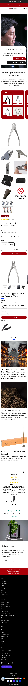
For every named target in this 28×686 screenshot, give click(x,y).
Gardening (4, 583)
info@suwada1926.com (7, 651)
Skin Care (3, 592)
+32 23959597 (5, 653)
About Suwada (5, 604)
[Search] (26, 8)
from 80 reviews (13, 479)
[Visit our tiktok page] (8, 663)
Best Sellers (19, 58)
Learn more (8, 560)
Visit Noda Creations (14, 573)
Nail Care (3, 581)
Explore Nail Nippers (16, 62)
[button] (13, 504)
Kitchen (3, 585)
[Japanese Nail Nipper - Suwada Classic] (14, 498)
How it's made (5, 634)
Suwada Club (4, 636)
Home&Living (4, 594)
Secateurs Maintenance (7, 618)
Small (11, 244)
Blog (2, 641)
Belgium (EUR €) (13, 673)
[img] (14, 477)
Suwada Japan (5, 620)
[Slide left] (2, 287)
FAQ (2, 643)
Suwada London (5, 622)
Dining (3, 588)
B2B (2, 639)
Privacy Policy (5, 611)
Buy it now (14, 253)
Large (4, 244)
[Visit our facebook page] (2, 663)
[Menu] (2, 8)
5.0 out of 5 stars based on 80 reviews (14, 513)
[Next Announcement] (26, 1)
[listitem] (14, 5)
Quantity (3, 311)
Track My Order (5, 602)
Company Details (5, 613)
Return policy (4, 609)
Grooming (3, 590)
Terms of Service (5, 606)
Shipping (3, 232)
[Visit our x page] (12, 663)
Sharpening (4, 630)
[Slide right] (26, 287)
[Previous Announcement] (2, 1)
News (2, 632)
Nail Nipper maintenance (7, 615)
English (13, 675)
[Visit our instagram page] (5, 663)
